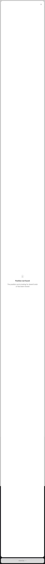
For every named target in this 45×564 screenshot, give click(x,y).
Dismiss (21, 561)
